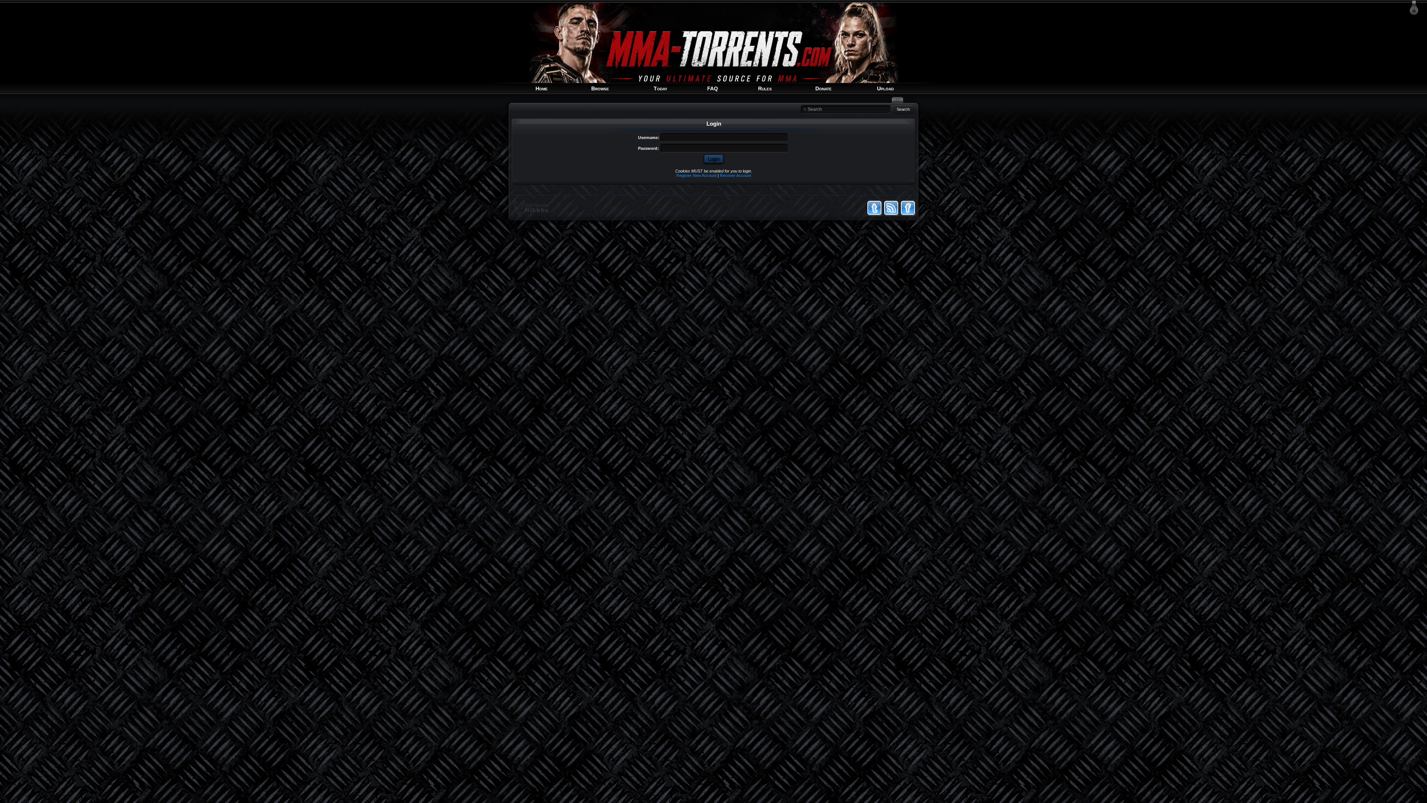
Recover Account (735, 175)
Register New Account (696, 175)
